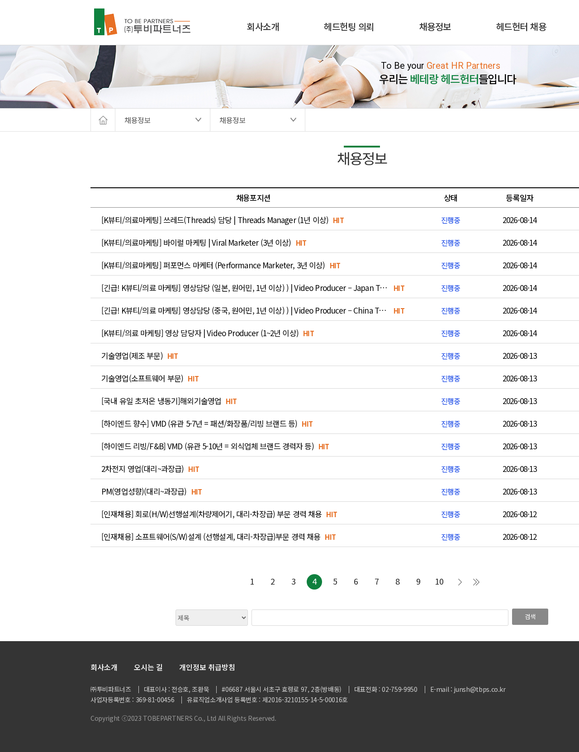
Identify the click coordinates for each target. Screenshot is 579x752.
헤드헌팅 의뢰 (349, 26)
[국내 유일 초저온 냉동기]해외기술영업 (161, 401)
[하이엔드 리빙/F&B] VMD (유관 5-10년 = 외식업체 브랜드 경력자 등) (207, 446)
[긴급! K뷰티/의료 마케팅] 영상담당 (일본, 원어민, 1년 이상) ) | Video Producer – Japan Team (245, 288)
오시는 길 (148, 667)
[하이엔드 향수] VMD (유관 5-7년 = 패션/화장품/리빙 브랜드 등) (199, 423)
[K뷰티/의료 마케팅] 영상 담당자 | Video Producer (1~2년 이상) (200, 333)
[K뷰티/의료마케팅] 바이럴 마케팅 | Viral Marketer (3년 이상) (196, 242)
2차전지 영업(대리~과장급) (142, 469)
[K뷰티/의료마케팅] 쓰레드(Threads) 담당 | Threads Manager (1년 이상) (214, 220)
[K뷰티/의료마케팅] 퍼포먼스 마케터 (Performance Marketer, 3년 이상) (213, 265)
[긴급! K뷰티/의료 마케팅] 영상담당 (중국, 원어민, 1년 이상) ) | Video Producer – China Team (245, 310)
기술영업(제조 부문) (132, 356)
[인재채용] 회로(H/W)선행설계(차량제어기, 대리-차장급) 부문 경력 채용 (211, 514)
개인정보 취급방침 (207, 667)
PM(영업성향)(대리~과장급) (143, 491)
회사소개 (263, 26)
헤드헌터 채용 (521, 26)
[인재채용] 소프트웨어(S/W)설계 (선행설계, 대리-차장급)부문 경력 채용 (210, 537)
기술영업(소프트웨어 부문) (142, 378)
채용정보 (435, 26)
